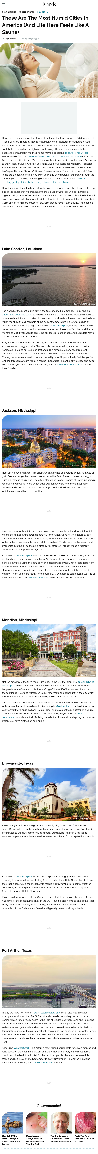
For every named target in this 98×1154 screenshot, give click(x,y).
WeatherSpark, (64, 706)
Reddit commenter (39, 577)
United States (26, 12)
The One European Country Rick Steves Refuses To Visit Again (61, 1139)
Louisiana (42, 12)
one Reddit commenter (69, 364)
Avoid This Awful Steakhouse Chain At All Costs (84, 1139)
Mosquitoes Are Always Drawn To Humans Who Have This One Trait (35, 1140)
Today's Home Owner (76, 152)
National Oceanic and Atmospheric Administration (55, 156)
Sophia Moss (10, 39)
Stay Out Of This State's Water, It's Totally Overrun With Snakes (11, 1140)
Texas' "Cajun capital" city (46, 1012)
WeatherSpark (60, 325)
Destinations (9, 12)
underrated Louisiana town (16, 314)
